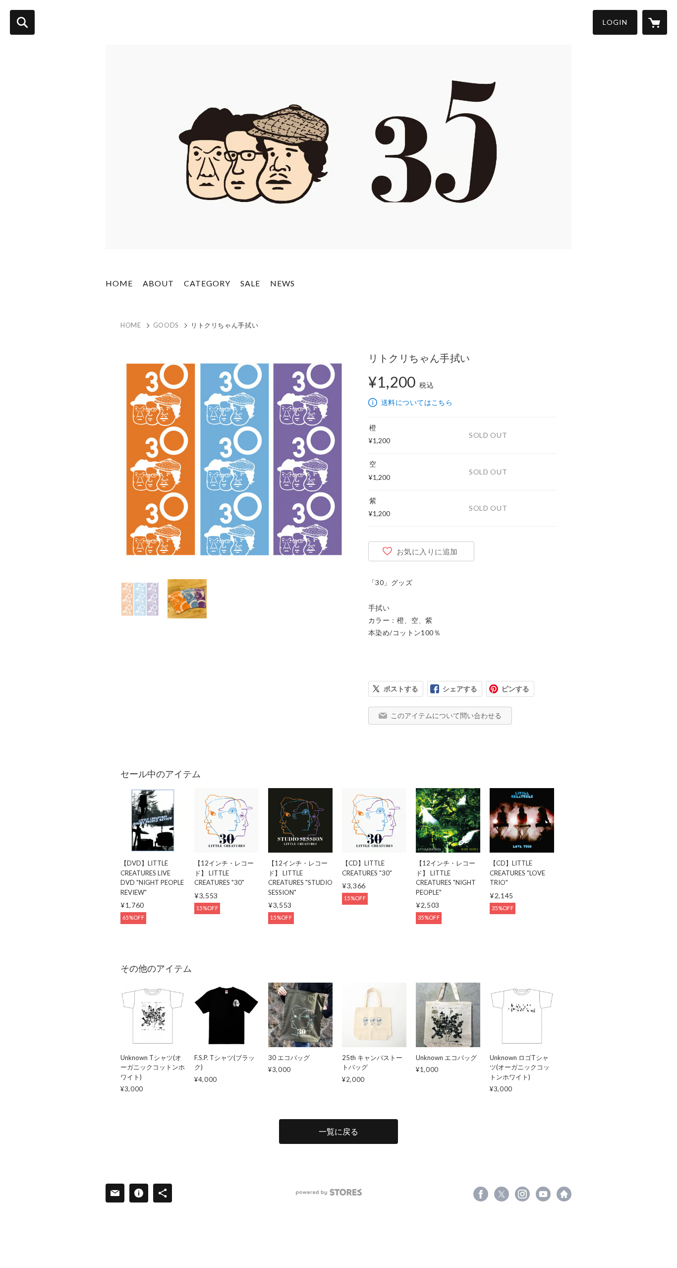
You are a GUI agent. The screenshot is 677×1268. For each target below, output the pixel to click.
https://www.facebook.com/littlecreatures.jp (480, 1194)
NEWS (282, 283)
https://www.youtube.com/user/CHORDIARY (543, 1194)
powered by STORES (329, 1192)
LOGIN (615, 22)
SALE (250, 283)
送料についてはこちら (416, 402)
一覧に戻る (338, 1131)
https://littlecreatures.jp (564, 1194)
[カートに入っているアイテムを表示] (654, 22)
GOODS (166, 325)
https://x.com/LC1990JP (501, 1194)
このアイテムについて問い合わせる (446, 715)
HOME (119, 283)
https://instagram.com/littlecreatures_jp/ (522, 1194)
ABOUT (158, 283)
